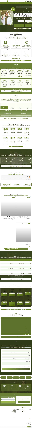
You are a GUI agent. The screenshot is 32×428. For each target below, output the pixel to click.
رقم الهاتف (29, 352)
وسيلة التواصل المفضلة (13, 352)
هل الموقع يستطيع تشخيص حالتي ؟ (27, 334)
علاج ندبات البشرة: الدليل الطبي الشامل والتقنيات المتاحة (24, 216)
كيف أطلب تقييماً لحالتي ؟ (28, 332)
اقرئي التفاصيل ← (28, 77)
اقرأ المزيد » (29, 246)
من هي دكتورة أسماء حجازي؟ (28, 317)
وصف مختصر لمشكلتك (28, 361)
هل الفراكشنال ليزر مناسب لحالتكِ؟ (26, 242)
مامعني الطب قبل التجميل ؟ (28, 319)
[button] (7, 1)
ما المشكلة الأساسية (14, 358)
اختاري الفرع (29, 355)
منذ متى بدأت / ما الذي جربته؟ (27, 358)
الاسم (29, 349)
